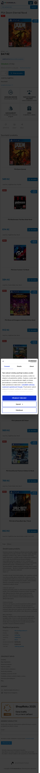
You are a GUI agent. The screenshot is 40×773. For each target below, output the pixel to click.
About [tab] (32, 366)
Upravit (18, 404)
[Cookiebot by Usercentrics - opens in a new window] (28, 361)
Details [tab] (19, 366)
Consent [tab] (7, 366)
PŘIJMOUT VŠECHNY (19, 398)
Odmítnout (19, 410)
